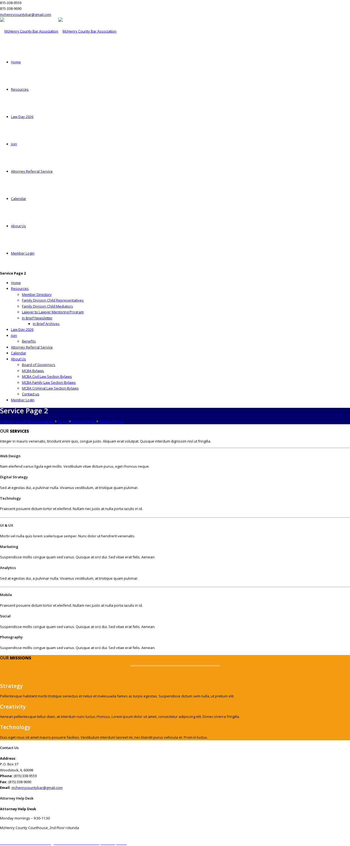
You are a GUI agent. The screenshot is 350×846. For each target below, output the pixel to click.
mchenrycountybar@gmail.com (25, 14)
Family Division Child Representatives (53, 300)
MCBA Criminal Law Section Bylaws (50, 388)
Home (16, 62)
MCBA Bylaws (33, 370)
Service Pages (83, 421)
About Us (18, 225)
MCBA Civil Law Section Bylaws (47, 376)
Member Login (22, 253)
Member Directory (37, 294)
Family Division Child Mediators (47, 306)
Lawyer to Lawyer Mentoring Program (53, 311)
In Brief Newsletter (37, 318)
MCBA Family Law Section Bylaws (49, 382)
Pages (63, 421)
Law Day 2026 (22, 116)
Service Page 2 (111, 421)
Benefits (29, 341)
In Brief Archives (46, 323)
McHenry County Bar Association (27, 421)
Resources (20, 89)
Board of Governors (38, 364)
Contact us (30, 393)
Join (14, 144)
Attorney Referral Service (32, 171)
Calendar (18, 198)
